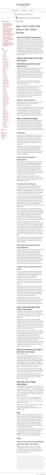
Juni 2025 (4, 71)
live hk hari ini (4, 135)
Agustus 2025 (5, 68)
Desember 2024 (6, 80)
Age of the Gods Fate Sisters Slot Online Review (28, 29)
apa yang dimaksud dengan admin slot (23, 458)
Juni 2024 (4, 89)
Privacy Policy (15, 10)
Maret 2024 (5, 93)
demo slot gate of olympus (34, 461)
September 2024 (6, 85)
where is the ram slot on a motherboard (36, 469)
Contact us (24, 10)
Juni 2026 (4, 53)
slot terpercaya (4, 132)
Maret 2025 (5, 76)
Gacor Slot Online (38, 455)
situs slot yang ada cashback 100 (35, 465)
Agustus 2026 (5, 50)
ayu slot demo (32, 458)
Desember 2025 (6, 62)
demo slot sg (25, 464)
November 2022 (6, 117)
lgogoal (2, 136)
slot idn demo (31, 468)
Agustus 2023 (5, 104)
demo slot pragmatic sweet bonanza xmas (28, 463)
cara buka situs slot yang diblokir (26, 459)
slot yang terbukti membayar (24, 469)
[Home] (15, 14)
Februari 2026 (5, 59)
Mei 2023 (4, 108)
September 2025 (6, 67)
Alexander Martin (31, 455)
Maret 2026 (5, 58)
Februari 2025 (5, 77)
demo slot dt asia (20, 461)
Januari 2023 (5, 114)
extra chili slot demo (30, 464)
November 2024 (6, 81)
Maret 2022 (5, 125)
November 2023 (6, 99)
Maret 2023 (5, 111)
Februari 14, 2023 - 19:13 (22, 455)
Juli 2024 (4, 87)
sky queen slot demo (26, 466)
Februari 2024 (5, 95)
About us (31, 10)
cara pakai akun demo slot (21, 460)
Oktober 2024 (5, 83)
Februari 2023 (5, 113)
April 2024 (5, 92)
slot (2, 131)
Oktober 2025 (5, 65)
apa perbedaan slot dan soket (39, 457)
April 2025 (5, 74)
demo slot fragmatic (26, 461)
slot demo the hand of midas (24, 468)
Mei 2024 (4, 90)
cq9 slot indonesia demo (30, 460)
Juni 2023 (4, 107)
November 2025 (6, 64)
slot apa (31, 466)
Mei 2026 (4, 55)
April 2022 (5, 123)
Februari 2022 (5, 126)
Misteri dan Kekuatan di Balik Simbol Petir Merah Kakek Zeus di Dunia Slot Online (8, 34)
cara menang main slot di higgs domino (38, 459)
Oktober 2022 (5, 119)
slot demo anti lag (36, 466)
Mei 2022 (4, 122)
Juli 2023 (4, 105)
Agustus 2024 (5, 86)
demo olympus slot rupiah (38, 460)
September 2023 (6, 102)
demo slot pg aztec (26, 462)
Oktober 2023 (5, 101)
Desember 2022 (6, 116)
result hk (3, 134)
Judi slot (3, 138)
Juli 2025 (4, 70)
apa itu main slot (31, 457)
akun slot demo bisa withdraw (23, 457)
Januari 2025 (5, 78)
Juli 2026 (4, 52)
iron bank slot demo (38, 464)
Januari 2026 (5, 61)
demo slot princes (38, 463)
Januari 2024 (5, 96)
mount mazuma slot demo (25, 465)
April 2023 (5, 110)
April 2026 (5, 56)
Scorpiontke (23, 4)
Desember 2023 (6, 98)
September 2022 (6, 120)
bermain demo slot (38, 458)
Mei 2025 (4, 73)
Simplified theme (43, 474)
